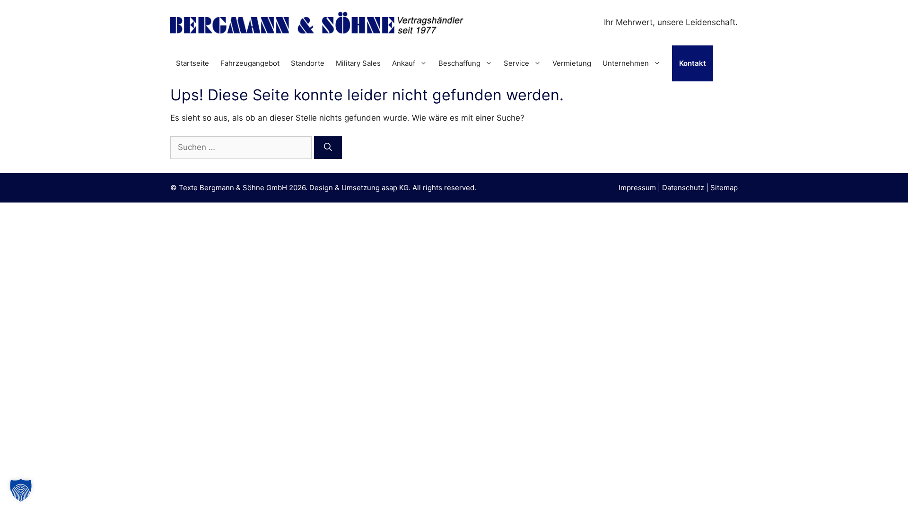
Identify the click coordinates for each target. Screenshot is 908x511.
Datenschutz (683, 187)
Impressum (637, 187)
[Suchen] (328, 147)
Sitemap (724, 187)
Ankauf (403, 63)
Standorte (307, 63)
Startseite (192, 63)
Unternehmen (625, 63)
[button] (21, 490)
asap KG (395, 187)
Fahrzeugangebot (249, 63)
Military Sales (358, 63)
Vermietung (571, 63)
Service (516, 63)
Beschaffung (459, 63)
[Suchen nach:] (242, 147)
